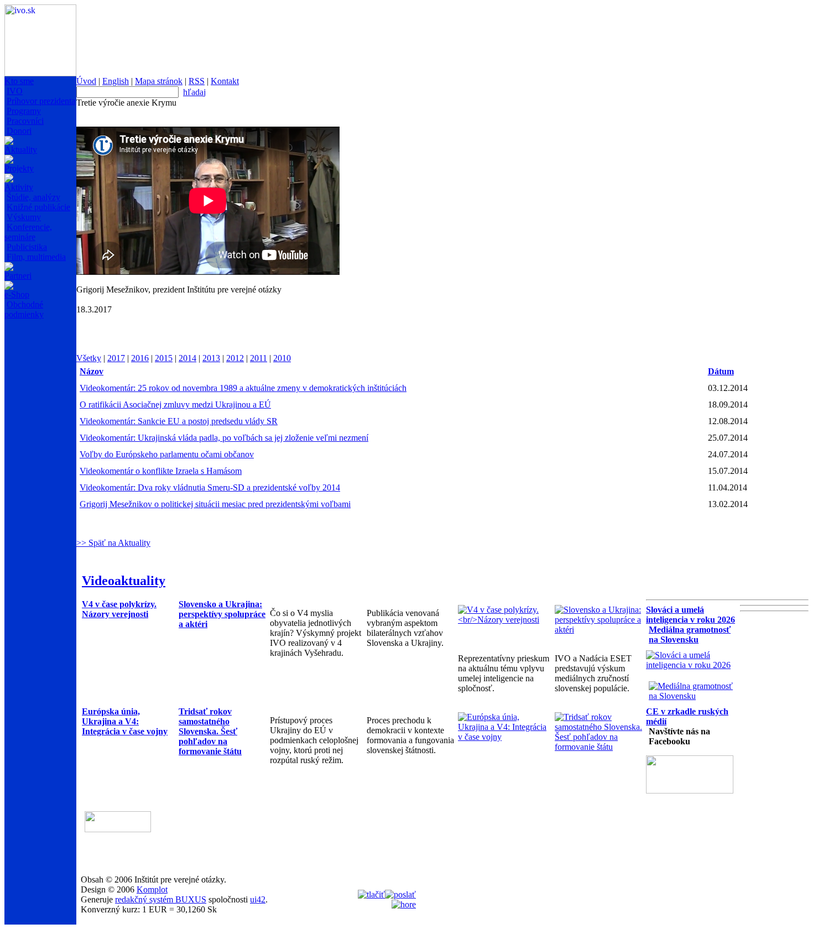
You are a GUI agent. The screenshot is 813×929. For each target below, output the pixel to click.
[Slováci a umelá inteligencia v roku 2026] (691, 665)
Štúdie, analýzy (33, 197)
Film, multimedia (36, 257)
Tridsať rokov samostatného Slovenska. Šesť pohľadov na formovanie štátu (210, 731)
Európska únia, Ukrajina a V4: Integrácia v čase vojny (125, 721)
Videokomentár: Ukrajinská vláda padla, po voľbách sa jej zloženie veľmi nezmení (224, 437)
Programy (24, 111)
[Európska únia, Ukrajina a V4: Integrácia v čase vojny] (503, 737)
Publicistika (27, 247)
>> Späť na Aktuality (113, 542)
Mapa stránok (159, 81)
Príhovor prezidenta (41, 101)
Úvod (86, 81)
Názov (91, 371)
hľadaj (194, 92)
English (115, 81)
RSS (197, 81)
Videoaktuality (123, 580)
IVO (15, 91)
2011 (258, 358)
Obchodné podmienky (24, 309)
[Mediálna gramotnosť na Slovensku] (694, 696)
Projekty (19, 168)
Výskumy (24, 217)
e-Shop (16, 294)
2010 (282, 358)
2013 (211, 358)
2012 (235, 358)
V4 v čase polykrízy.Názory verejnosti (119, 609)
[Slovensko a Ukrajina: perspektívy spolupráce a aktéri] (600, 629)
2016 (140, 358)
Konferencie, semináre (28, 232)
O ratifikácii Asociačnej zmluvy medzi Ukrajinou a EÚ (175, 404)
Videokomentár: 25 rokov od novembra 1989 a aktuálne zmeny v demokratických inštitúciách (243, 388)
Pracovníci (25, 121)
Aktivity (18, 187)
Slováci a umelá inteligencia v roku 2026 (690, 614)
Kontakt (225, 81)
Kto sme (19, 81)
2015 (164, 358)
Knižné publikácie (38, 207)
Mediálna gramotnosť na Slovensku (690, 634)
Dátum (721, 371)
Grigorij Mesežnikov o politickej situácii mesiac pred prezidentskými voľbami (215, 504)
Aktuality (20, 149)
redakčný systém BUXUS (160, 899)
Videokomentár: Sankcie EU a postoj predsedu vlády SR (179, 421)
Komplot (152, 889)
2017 (116, 358)
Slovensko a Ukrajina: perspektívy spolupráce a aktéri (222, 614)
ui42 (257, 899)
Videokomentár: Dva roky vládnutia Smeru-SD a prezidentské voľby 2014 (210, 487)
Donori (19, 130)
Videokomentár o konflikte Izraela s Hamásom (161, 471)
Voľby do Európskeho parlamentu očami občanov (167, 454)
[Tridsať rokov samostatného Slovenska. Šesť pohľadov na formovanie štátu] (600, 746)
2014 (187, 358)
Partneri (18, 275)
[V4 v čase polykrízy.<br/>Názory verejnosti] (503, 619)
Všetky (88, 358)
